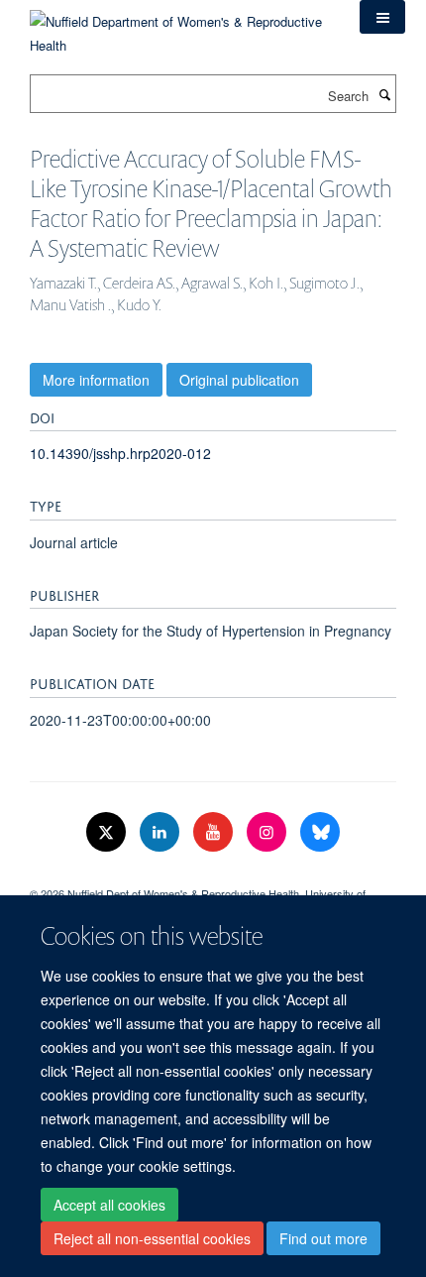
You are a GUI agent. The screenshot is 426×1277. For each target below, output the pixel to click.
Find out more (323, 1238)
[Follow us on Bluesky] (320, 832)
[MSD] (213, 876)
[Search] (384, 94)
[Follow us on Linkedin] (161, 832)
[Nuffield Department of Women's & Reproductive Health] (180, 26)
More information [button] (96, 380)
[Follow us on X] (108, 832)
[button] (382, 17)
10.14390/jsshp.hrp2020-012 (120, 453)
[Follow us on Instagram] (268, 832)
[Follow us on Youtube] (215, 832)
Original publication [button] (239, 380)
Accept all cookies (109, 1205)
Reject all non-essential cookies (152, 1238)
